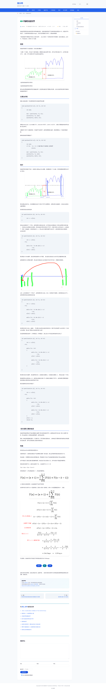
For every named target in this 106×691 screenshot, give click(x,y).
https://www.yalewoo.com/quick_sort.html (30, 585)
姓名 (21, 663)
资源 (59, 10)
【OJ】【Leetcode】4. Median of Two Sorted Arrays (34, 610)
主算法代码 (78, 22)
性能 (77, 28)
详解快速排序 (29, 21)
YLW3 (62, 685)
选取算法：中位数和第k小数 (28, 613)
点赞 (39, 565)
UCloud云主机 (67, 685)
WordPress (55, 685)
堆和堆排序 (24, 621)
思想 (77, 21)
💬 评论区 (78, 31)
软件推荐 (65, 10)
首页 (28, 10)
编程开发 (46, 10)
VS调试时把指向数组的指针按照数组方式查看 (30, 596)
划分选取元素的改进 (80, 26)
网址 (54, 663)
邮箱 (38, 663)
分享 (50, 565)
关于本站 (74, 4)
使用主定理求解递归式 (26, 629)
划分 (77, 24)
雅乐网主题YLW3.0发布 (63, 596)
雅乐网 (20, 3)
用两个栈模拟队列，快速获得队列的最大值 (31, 627)
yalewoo (23, 26)
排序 (67, 26)
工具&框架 (53, 10)
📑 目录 (81, 17)
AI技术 (33, 10)
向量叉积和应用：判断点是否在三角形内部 (31, 624)
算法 (24, 13)
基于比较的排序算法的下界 (27, 618)
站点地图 (53, 688)
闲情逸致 (72, 10)
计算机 (39, 10)
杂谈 (78, 10)
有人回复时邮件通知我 (28, 675)
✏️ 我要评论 (78, 33)
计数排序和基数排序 (26, 616)
